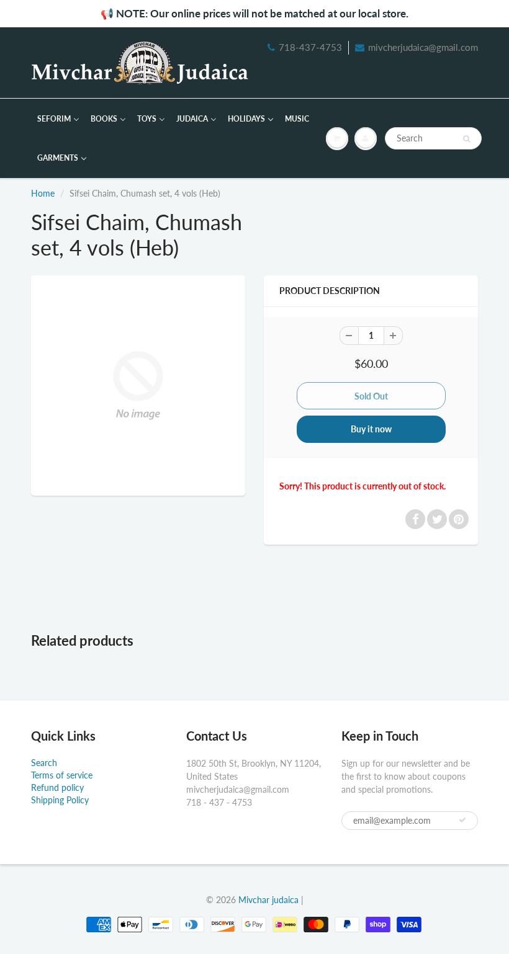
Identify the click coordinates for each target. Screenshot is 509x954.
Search (44, 762)
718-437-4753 (310, 47)
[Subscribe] (462, 820)
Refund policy (57, 787)
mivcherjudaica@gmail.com (423, 47)
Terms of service (61, 775)
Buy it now (371, 429)
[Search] (466, 139)
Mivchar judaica (268, 899)
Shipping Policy (60, 800)
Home (43, 193)
